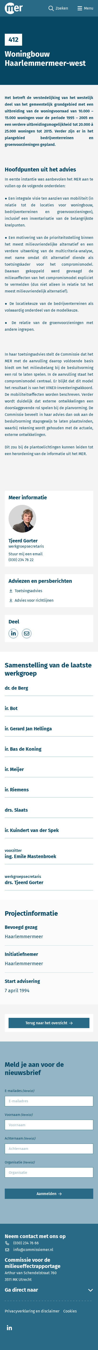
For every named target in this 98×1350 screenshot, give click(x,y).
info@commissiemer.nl (33, 1249)
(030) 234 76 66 (26, 1243)
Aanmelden (46, 1193)
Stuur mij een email (42, 553)
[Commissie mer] (14, 8)
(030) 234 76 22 (36, 559)
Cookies (70, 1311)
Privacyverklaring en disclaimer (32, 1311)
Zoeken (58, 8)
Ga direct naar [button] (21, 1290)
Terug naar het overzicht (46, 1023)
